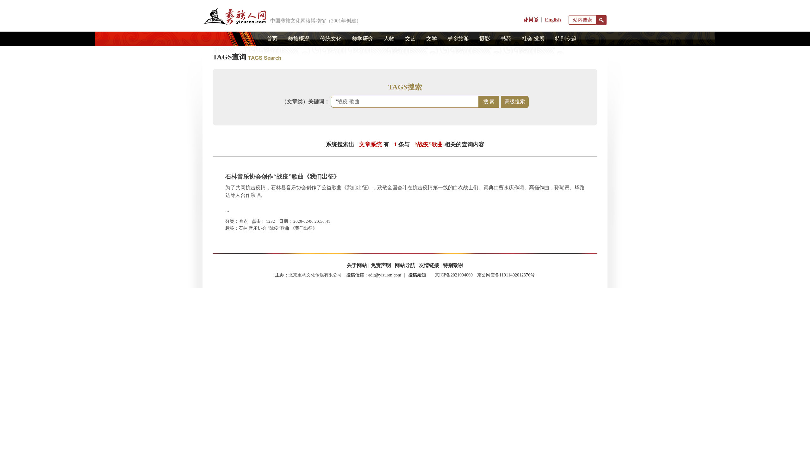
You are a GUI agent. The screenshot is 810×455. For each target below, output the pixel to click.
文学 (431, 39)
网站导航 (405, 265)
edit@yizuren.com (384, 275)
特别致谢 (453, 265)
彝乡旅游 (458, 39)
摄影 (484, 39)
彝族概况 (298, 39)
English (553, 19)
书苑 (506, 39)
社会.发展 (533, 39)
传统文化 (330, 39)
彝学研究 (362, 39)
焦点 (244, 221)
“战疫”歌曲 (278, 228)
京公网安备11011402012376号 (506, 275)
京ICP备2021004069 (454, 275)
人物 (389, 39)
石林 (243, 228)
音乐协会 (257, 228)
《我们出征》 (303, 228)
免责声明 (381, 265)
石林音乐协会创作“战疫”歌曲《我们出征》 (282, 176)
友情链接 (429, 265)
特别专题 (565, 39)
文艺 (410, 39)
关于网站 (357, 265)
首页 (272, 39)
